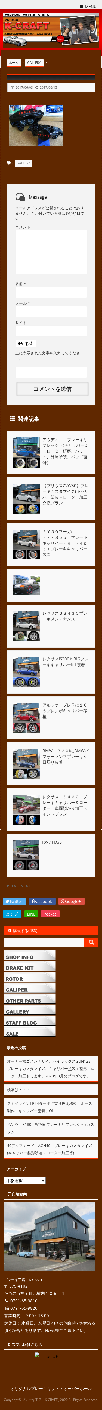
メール (22, 303)
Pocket (50, 914)
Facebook (43, 901)
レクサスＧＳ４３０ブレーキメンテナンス (64, 616)
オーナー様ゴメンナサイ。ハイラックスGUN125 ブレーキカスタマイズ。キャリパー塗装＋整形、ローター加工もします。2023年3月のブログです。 (51, 1069)
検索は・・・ (18, 1089)
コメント (22, 227)
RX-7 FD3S (52, 842)
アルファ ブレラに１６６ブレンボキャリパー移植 (64, 710)
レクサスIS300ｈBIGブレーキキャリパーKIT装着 (65, 661)
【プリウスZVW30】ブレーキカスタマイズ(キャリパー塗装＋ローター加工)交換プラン (65, 494)
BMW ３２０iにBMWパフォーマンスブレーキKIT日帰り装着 (65, 756)
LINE (31, 914)
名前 (20, 283)
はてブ (12, 914)
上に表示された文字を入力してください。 (47, 355)
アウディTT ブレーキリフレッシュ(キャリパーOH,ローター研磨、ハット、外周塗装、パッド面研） (65, 451)
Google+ (73, 901)
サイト (21, 322)
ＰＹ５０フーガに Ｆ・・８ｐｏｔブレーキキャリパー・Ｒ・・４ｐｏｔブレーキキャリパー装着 (64, 543)
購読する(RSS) (25, 930)
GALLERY (23, 163)
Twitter (16, 901)
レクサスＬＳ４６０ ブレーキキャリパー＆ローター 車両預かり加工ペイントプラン (64, 805)
